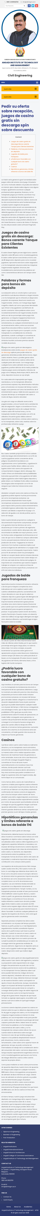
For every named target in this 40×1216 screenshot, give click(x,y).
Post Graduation (9, 1138)
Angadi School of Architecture (14, 1153)
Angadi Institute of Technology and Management (20, 1158)
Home (8, 1206)
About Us (17, 1206)
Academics (28, 1206)
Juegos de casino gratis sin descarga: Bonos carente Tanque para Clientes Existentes (22, 144)
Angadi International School (13, 1150)
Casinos (14, 167)
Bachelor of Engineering (11, 1135)
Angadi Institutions (10, 1147)
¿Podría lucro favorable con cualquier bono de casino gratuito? (21, 161)
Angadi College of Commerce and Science (18, 1156)
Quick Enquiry (8, 1200)
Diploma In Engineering (11, 1132)
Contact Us (7, 1197)
